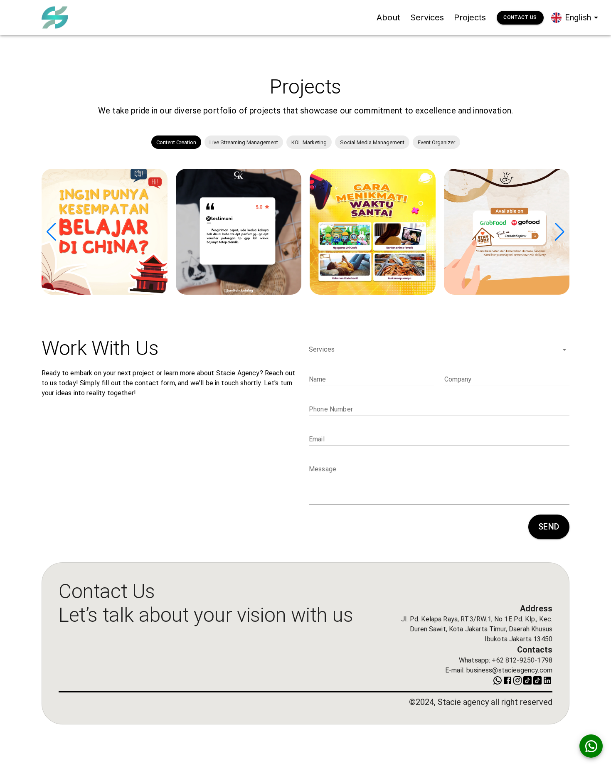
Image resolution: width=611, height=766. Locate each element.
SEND (548, 527)
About (388, 17)
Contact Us (520, 17)
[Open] (564, 349)
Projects (470, 17)
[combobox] (433, 349)
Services (427, 17)
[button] (176, 142)
